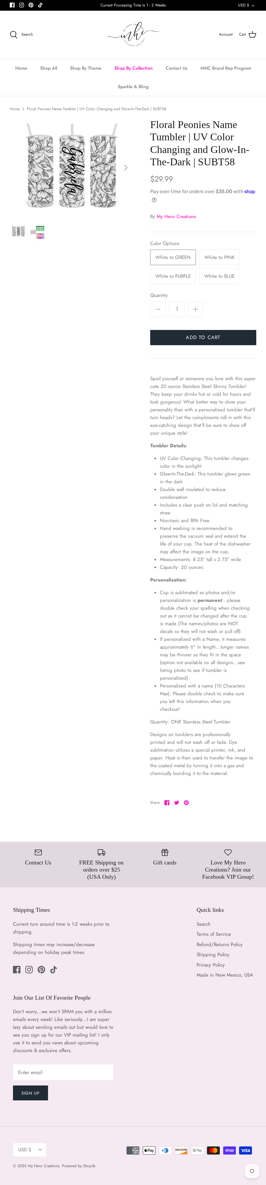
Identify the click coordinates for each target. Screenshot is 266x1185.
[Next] (126, 167)
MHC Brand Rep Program (225, 68)
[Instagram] (21, 5)
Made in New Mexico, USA (225, 975)
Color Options (164, 243)
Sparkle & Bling (133, 86)
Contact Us (176, 68)
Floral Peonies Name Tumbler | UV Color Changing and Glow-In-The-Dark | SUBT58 (96, 109)
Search (204, 924)
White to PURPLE (173, 276)
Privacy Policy (211, 964)
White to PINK (219, 257)
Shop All (48, 68)
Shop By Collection (134, 68)
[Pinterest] (31, 5)
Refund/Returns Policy (220, 944)
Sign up (30, 1093)
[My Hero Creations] (133, 35)
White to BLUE (219, 276)
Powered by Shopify (78, 1166)
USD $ (243, 5)
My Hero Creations (176, 216)
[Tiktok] (40, 5)
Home (21, 68)
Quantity (159, 295)
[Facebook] (12, 5)
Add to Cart (203, 337)
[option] (71, 167)
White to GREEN (173, 257)
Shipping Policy (213, 954)
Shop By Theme (86, 68)
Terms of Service (214, 934)
